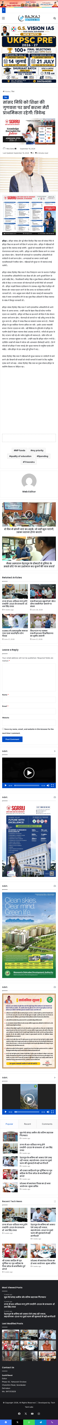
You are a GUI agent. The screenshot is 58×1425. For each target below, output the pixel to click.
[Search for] (54, 19)
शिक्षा (12, 91)
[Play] (5, 785)
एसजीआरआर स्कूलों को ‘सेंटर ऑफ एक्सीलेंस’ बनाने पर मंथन (43, 604)
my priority (37, 450)
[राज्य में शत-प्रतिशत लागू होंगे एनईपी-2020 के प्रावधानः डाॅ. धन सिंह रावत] (15, 591)
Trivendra (29, 462)
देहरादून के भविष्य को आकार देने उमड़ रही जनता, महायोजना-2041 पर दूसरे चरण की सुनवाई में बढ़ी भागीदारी (36, 1160)
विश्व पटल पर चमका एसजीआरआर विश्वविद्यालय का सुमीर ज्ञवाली (41, 633)
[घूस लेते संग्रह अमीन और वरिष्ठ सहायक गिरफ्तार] (10, 1136)
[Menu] (3, 19)
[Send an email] (15, 149)
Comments (47, 1124)
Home (7, 91)
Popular (9, 1124)
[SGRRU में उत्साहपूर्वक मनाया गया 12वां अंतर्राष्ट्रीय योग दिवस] (15, 621)
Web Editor (10, 149)
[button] (29, 773)
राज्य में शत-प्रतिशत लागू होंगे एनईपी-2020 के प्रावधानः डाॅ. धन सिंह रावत (15, 604)
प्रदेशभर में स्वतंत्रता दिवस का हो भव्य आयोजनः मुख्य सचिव (35, 1185)
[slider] (26, 785)
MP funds (20, 450)
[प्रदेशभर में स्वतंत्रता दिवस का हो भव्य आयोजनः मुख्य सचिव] (10, 1187)
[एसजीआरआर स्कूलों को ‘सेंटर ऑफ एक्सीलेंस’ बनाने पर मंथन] (43, 591)
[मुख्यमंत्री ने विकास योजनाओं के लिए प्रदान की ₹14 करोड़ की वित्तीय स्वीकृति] (47, 1345)
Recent (27, 1124)
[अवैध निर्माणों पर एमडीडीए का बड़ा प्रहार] (29, 1356)
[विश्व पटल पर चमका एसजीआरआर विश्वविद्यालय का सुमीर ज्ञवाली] (43, 621)
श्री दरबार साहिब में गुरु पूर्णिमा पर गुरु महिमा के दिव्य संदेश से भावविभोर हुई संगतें (32, 10)
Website (5, 718)
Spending (43, 456)
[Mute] (48, 785)
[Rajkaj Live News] (29, 18)
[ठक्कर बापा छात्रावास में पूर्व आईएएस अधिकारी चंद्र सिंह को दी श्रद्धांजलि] (10, 1356)
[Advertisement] (29, 401)
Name (5, 695)
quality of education (21, 456)
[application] (29, 773)
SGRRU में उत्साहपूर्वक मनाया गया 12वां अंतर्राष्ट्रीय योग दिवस (15, 633)
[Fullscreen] (52, 785)
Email (5, 706)
